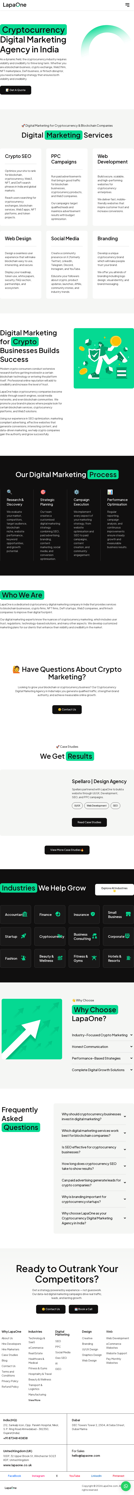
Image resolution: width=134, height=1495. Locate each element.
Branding (87, 1343)
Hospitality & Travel (40, 1374)
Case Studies (10, 1355)
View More (34, 1400)
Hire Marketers (10, 1349)
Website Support (116, 1353)
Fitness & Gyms (37, 1368)
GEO (58, 1369)
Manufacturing (37, 1394)
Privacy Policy (10, 1381)
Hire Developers (11, 1343)
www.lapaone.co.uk (17, 1465)
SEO (58, 1341)
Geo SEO (61, 1357)
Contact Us (9, 1366)
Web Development (117, 1338)
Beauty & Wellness (39, 1379)
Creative (87, 1338)
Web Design (89, 1360)
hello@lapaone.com (86, 1455)
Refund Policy (10, 1386)
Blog (4, 1360)
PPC (58, 1346)
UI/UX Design (90, 1349)
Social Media (62, 1352)
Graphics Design (92, 1355)
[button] (127, 5)
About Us (7, 1338)
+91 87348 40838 (15, 1438)
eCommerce (35, 1347)
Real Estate (35, 1353)
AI (56, 1363)
